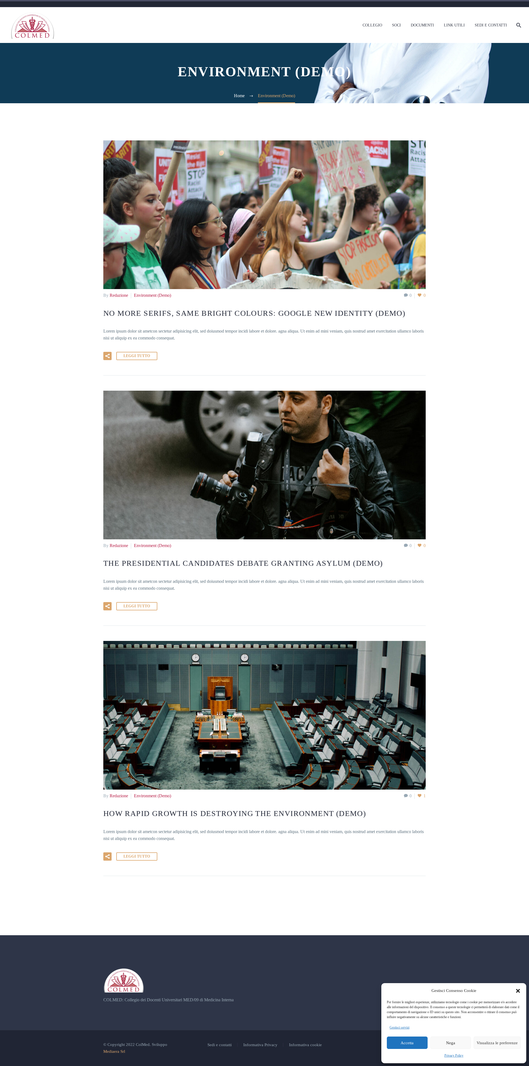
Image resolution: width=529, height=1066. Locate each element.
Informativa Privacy (260, 1045)
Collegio (372, 25)
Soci (396, 25)
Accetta (407, 1043)
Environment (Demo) (152, 295)
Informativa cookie (305, 1045)
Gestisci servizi (399, 1027)
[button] (518, 991)
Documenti (422, 25)
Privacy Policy (453, 1055)
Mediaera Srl (114, 1051)
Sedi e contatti (491, 25)
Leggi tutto (136, 356)
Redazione (119, 295)
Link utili (454, 25)
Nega (450, 1043)
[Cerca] (518, 25)
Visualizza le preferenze (497, 1043)
